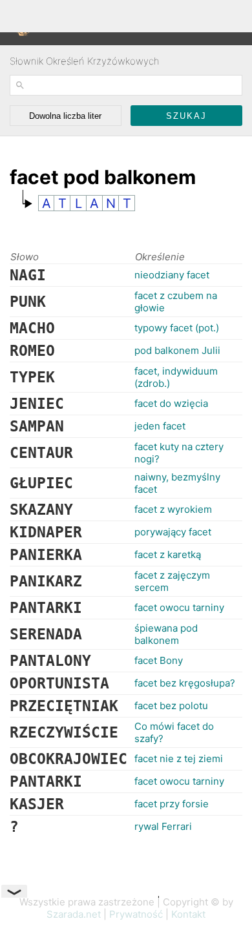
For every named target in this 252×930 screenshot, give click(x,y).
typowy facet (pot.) (176, 328)
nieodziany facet (171, 275)
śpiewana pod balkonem (166, 634)
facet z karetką (167, 554)
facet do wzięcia (171, 403)
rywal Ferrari (163, 826)
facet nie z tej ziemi (178, 758)
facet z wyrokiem (173, 509)
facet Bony (158, 660)
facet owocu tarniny (179, 607)
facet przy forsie (171, 804)
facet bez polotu (171, 705)
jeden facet (159, 426)
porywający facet (172, 532)
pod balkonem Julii (177, 350)
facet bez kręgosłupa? (184, 683)
